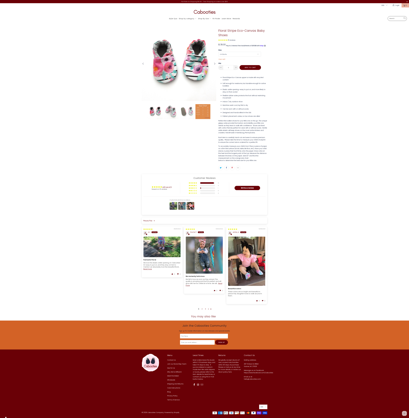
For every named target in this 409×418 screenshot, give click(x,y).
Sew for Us (171, 368)
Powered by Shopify (171, 412)
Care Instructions (173, 388)
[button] (223, 40)
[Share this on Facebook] (226, 168)
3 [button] (205, 309)
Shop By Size (203, 19)
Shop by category (186, 19)
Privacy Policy (172, 396)
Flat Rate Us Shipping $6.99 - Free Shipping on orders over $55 (204, 1)
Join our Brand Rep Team (176, 364)
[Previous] (143, 63)
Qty (219, 63)
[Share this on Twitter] (220, 168)
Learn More (226, 19)
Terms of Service (173, 400)
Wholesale (171, 380)
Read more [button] (147, 269)
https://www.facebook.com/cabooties (258, 373)
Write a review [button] (247, 188)
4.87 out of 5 (167, 187)
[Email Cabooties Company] (202, 384)
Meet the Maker (173, 376)
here (230, 372)
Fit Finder (216, 19)
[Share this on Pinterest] (232, 168)
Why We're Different (174, 372)
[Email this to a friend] (238, 168)
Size (220, 50)
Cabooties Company (155, 412)
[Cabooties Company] (204, 12)
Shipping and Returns (175, 384)
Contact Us (171, 360)
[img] (148, 229)
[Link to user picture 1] (162, 247)
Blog (169, 392)
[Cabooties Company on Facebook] (194, 384)
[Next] (214, 63)
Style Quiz (173, 19)
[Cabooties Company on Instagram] (198, 384)
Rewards (236, 19)
